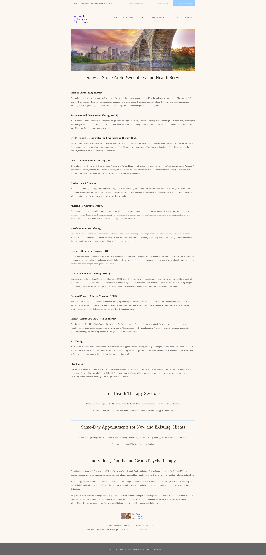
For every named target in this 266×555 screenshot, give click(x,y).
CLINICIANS (128, 18)
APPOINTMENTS (158, 18)
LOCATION (188, 18)
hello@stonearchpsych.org (137, 3)
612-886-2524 (162, 3)
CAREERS (174, 18)
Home (116, 18)
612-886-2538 (146, 529)
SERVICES (143, 18)
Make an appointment (184, 3)
